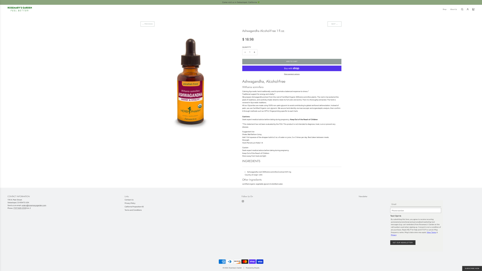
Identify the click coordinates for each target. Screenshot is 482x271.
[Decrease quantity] (245, 52)
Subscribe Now (472, 268)
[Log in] (467, 9)
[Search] (462, 9)
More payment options (292, 74)
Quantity (246, 47)
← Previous (147, 24)
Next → (334, 24)
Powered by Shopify (252, 268)
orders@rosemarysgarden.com (34, 205)
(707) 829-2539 (19, 208)
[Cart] (473, 9)
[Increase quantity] (254, 52)
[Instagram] (243, 201)
